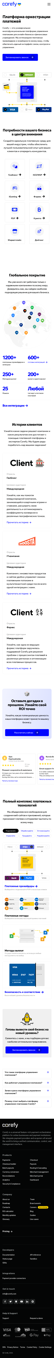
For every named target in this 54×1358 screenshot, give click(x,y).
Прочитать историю (18, 522)
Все (13, 405)
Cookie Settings (45, 1347)
